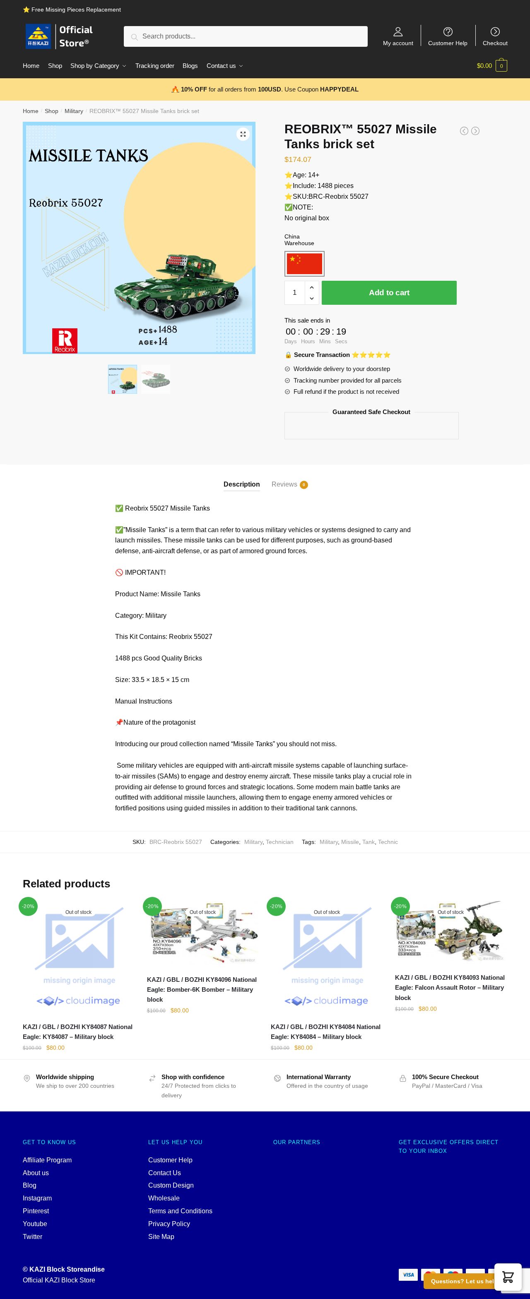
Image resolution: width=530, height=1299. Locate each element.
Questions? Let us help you (470, 1281)
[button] (508, 1277)
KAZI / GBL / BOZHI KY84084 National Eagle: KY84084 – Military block (326, 1031)
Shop (51, 111)
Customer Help (447, 43)
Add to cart (389, 292)
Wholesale (164, 1198)
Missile (350, 842)
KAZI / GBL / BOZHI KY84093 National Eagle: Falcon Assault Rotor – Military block (450, 987)
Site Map (161, 1236)
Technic (388, 842)
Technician (280, 842)
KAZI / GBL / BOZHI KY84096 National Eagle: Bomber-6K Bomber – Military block (202, 989)
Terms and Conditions (180, 1211)
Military (74, 111)
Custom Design (171, 1185)
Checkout (495, 43)
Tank (368, 842)
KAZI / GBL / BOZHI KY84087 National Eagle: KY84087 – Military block (77, 1031)
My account (398, 43)
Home (31, 111)
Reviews (284, 484)
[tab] (242, 478)
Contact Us (164, 1172)
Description (242, 484)
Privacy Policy (169, 1223)
